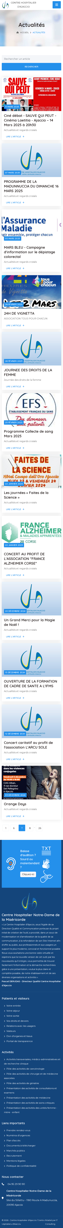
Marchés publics (15, 1150)
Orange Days (15, 804)
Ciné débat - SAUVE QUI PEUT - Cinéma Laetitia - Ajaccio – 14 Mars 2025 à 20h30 (30, 120)
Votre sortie (12, 1015)
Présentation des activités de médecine (28, 1097)
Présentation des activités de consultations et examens (30, 1090)
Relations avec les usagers (20, 1026)
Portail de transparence (19, 1041)
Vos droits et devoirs (17, 1021)
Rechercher (31, 66)
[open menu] (57, 4)
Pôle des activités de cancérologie (25, 1068)
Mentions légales (15, 1160)
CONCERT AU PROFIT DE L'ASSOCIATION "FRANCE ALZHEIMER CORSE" (24, 558)
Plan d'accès (13, 1140)
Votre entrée (13, 1005)
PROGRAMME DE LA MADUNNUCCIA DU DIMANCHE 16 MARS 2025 (31, 186)
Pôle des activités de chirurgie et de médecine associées (31, 1076)
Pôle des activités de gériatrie (22, 1083)
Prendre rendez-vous (18, 1130)
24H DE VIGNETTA (19, 313)
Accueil (24, 32)
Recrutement (14, 1155)
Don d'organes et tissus (19, 1036)
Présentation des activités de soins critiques (30, 1102)
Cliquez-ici (28, 874)
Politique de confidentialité (21, 1165)
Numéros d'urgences (18, 1135)
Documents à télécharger (20, 1145)
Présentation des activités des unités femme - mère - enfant (30, 1110)
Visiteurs (11, 1031)
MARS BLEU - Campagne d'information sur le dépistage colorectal (29, 252)
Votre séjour (13, 1010)
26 (39, 828)
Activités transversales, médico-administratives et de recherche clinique (32, 1061)
